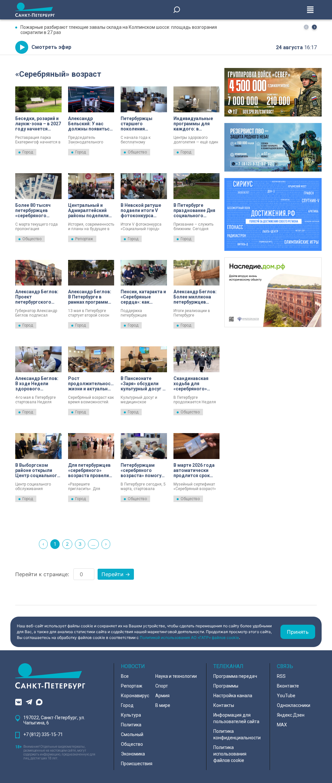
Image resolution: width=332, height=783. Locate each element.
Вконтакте (288, 685)
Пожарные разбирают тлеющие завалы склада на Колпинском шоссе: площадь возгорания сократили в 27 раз (118, 30)
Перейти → (115, 574)
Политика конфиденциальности (237, 734)
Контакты (223, 705)
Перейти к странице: (42, 574)
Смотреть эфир (51, 47)
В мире (162, 705)
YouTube (286, 695)
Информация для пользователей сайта (236, 718)
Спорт (161, 685)
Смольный (132, 734)
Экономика (133, 753)
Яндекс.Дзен (290, 715)
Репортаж (84, 239)
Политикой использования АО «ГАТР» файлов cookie (189, 637)
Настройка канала (232, 695)
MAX (282, 724)
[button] (314, 27)
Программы (225, 685)
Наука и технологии (176, 676)
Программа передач (235, 676)
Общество (137, 152)
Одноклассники (293, 705)
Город (27, 152)
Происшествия (136, 763)
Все (125, 676)
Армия (162, 695)
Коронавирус (135, 695)
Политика (131, 724)
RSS (281, 676)
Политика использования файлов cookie (229, 754)
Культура (131, 715)
